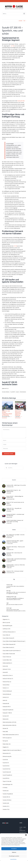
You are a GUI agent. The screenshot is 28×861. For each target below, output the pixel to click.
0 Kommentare (23, 391)
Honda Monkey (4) (7, 694)
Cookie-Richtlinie (13, 859)
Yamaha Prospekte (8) (8, 793)
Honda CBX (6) (6, 684)
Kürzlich (14, 480)
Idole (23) (5, 700)
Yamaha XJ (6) (6, 803)
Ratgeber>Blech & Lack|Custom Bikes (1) (12, 750)
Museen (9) (5, 728)
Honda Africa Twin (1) (8, 675)
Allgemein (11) (6, 619)
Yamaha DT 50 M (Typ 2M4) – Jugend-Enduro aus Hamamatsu (14, 541)
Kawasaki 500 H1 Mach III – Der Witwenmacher (13, 491)
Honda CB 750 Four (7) (8, 678)
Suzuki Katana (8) (7, 772)
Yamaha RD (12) (6, 797)
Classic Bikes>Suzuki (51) (8, 647)
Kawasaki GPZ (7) (6, 706)
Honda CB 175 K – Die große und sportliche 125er (13, 509)
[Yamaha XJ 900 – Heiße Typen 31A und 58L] (4, 485)
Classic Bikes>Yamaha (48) (9, 653)
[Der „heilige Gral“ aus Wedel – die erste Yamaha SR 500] (4, 535)
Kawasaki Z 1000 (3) (7, 712)
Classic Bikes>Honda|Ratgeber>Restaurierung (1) (14, 641)
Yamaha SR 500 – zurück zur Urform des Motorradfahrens (15, 565)
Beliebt (14, 529)
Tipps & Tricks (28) (7, 781)
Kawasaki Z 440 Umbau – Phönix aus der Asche (15, 547)
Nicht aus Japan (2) (7, 737)
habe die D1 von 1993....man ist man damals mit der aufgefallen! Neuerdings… (16, 593)
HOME (20, 827)
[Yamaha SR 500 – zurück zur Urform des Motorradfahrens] (4, 565)
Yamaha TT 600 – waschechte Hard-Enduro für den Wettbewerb (16, 559)
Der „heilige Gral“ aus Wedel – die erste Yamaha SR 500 (15, 535)
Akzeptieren (14, 848)
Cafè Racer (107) (6, 628)
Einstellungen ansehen (14, 856)
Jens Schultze (6, 391)
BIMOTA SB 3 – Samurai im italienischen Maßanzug (18, 413)
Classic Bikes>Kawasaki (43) (9, 644)
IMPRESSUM (22, 830)
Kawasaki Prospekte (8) (8, 709)
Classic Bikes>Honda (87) (8, 638)
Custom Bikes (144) (7, 660)
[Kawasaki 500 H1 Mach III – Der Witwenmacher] (4, 490)
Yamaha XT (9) (6, 809)
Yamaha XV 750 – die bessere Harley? (14, 571)
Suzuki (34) (5, 759)
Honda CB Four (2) (7, 681)
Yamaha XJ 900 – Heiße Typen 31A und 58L (16, 485)
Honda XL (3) (5, 697)
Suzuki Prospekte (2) (7, 775)
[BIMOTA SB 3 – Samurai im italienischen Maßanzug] (20, 402)
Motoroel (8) (5, 719)
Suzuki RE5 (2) (6, 778)
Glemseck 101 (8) (6, 669)
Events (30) (5, 666)
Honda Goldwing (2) (7, 691)
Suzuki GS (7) (6, 762)
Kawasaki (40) (6, 703)
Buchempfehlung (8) (7, 625)
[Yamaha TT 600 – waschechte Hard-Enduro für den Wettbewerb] (4, 559)
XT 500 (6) (5, 787)
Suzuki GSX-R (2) (6, 769)
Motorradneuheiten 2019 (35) (9, 722)
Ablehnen (14, 852)
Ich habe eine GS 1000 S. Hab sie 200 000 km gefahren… (15, 587)
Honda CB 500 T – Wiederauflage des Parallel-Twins (14, 497)
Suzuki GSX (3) (6, 765)
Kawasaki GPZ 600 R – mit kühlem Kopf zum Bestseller (15, 515)
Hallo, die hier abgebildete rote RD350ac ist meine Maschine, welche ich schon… (15, 599)
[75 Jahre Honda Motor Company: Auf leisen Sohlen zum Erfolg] (4, 521)
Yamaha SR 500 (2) (7, 800)
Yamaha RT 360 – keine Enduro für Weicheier (14, 553)
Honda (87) (5, 672)
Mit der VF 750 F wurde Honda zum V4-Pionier (15, 503)
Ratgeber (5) (5, 747)
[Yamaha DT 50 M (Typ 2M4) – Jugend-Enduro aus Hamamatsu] (4, 541)
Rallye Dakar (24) (6, 744)
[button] (26, 835)
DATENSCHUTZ (22, 832)
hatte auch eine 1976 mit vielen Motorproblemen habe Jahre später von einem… (16, 610)
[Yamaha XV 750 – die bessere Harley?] (4, 571)
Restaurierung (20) (7, 756)
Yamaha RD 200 (20, 100)
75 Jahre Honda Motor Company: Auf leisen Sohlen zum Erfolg (14, 521)
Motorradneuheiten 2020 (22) (9, 725)
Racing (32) (5, 740)
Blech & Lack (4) (6, 622)
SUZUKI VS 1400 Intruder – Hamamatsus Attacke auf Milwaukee (7, 413)
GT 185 (12, 46)
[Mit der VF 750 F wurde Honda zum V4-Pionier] (4, 503)
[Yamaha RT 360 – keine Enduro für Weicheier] (4, 553)
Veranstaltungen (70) (7, 784)
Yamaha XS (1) (6, 806)
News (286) (5, 731)
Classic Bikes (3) (6, 635)
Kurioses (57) (6, 716)
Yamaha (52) (5, 790)
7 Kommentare (18, 417)
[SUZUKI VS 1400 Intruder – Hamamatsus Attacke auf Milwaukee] (7, 402)
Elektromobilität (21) (7, 663)
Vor (24, 20)
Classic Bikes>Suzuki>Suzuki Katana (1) (12, 650)
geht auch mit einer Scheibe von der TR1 (14, 604)
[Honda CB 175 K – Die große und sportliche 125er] (4, 509)
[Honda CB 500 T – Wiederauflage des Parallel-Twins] (4, 497)
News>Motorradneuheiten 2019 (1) (11, 734)
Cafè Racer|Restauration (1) (9, 632)
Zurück (20, 20)
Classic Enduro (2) (7, 656)
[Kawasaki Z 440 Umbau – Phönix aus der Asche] (4, 547)
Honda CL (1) (6, 688)
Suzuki (17, 391)
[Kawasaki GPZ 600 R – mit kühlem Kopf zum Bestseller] (4, 515)
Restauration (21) (7, 753)
